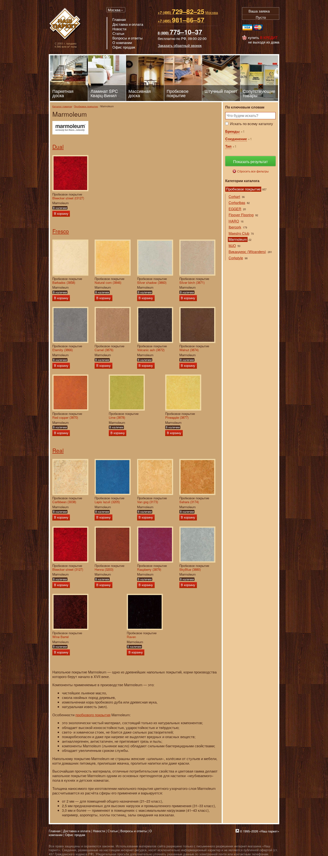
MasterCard (258, 27)
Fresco (60, 231)
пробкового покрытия (92, 714)
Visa (247, 27)
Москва (114, 9)
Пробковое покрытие (86, 106)
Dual (58, 146)
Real (58, 450)
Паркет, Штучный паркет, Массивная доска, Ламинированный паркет (65, 24)
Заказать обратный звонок (180, 45)
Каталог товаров (62, 106)
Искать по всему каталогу (251, 123)
